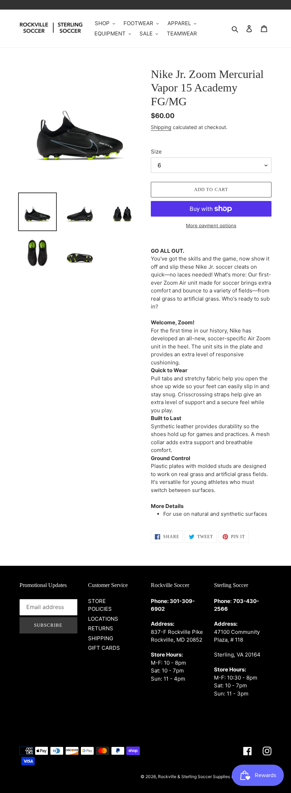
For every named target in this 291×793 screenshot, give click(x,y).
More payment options (211, 225)
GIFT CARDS (104, 647)
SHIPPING (100, 638)
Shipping (161, 127)
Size (156, 151)
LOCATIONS (103, 618)
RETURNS (100, 628)
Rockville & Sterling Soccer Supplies (194, 776)
